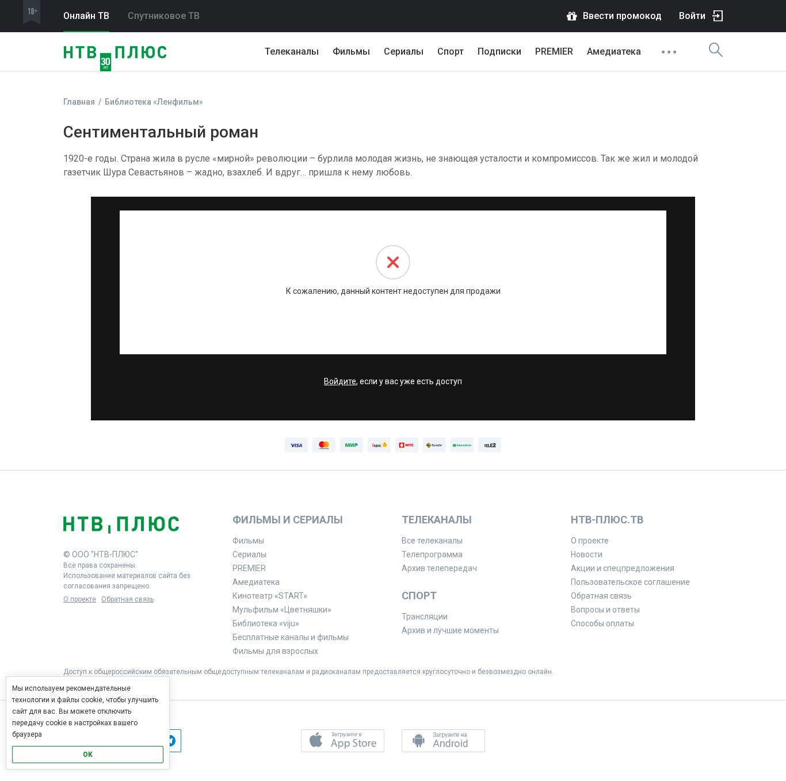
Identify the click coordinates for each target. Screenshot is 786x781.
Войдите (340, 381)
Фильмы (351, 51)
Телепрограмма (432, 554)
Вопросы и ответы (605, 609)
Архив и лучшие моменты (450, 630)
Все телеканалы (432, 540)
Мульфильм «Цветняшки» (281, 609)
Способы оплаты (602, 623)
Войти (692, 15)
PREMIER (554, 51)
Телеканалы (292, 51)
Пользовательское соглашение (630, 582)
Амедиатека (614, 51)
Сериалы (403, 51)
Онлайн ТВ (86, 15)
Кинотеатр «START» (269, 595)
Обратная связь (127, 599)
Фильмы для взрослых (275, 651)
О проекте (79, 599)
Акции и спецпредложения (622, 568)
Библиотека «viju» (265, 623)
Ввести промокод (622, 15)
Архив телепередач (439, 568)
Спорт (450, 51)
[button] (342, 740)
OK (88, 755)
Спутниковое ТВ (164, 15)
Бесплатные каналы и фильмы (290, 637)
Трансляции (425, 616)
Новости (586, 554)
